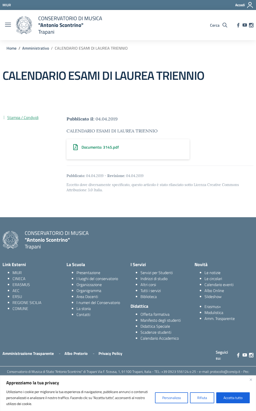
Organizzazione (89, 285)
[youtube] (244, 25)
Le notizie (212, 273)
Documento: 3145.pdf (100, 147)
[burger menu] (8, 25)
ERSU (17, 297)
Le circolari (213, 279)
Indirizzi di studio (154, 279)
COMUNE (20, 308)
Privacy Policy (110, 353)
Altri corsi (148, 285)
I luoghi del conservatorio (97, 279)
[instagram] (251, 25)
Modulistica (213, 312)
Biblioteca (148, 297)
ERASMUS (21, 285)
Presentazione (88, 273)
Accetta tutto (233, 397)
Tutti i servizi (150, 291)
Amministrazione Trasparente (28, 353)
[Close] (251, 380)
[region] (128, 393)
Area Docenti (87, 297)
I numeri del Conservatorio (98, 303)
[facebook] (238, 25)
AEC (16, 291)
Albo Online (214, 291)
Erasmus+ (212, 306)
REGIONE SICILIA (27, 303)
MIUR (17, 273)
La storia (83, 308)
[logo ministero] (24, 25)
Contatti (83, 314)
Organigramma (88, 291)
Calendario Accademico (159, 338)
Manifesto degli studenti (160, 320)
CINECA (19, 279)
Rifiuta (202, 397)
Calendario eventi (219, 285)
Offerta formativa (155, 314)
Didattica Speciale (155, 326)
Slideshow (213, 297)
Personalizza (171, 397)
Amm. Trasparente (219, 318)
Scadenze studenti (155, 332)
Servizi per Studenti (156, 273)
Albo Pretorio (76, 353)
